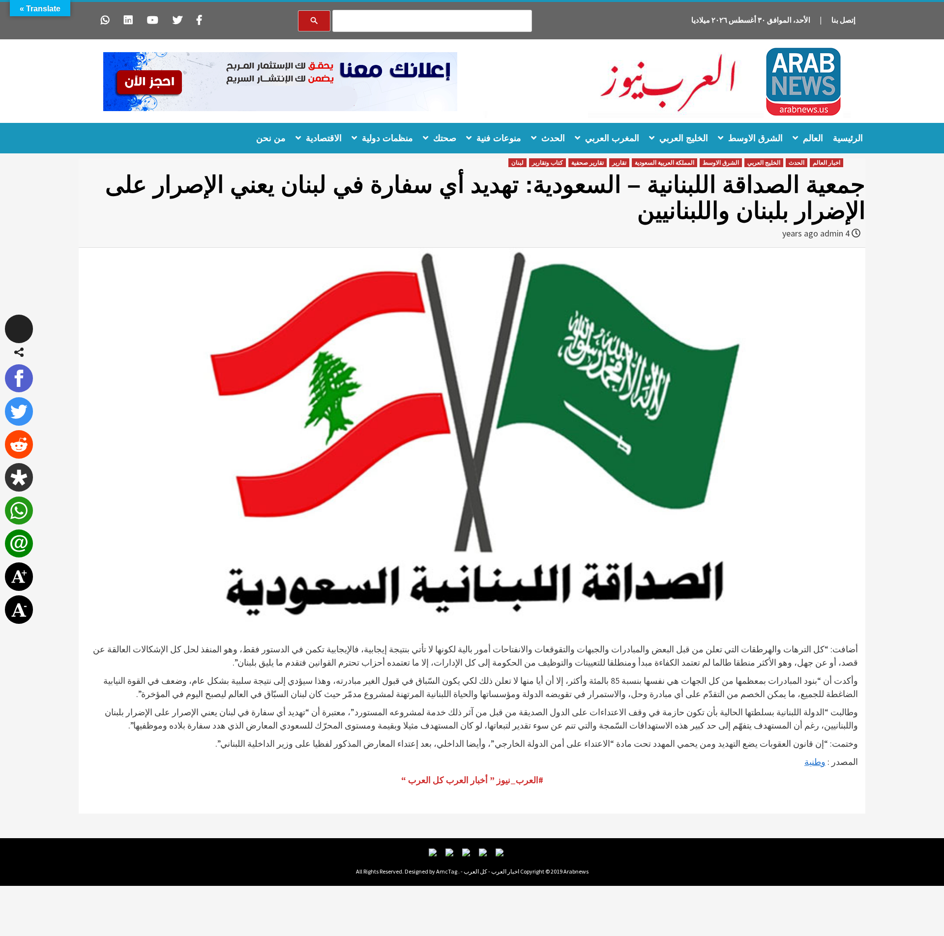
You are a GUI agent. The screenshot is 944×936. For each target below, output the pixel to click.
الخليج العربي (683, 138)
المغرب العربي (612, 138)
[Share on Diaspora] (19, 477)
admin (831, 233)
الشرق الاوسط (755, 138)
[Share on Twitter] (19, 411)
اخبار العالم (826, 162)
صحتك (444, 138)
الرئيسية (848, 138)
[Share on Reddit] (19, 444)
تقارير (619, 162)
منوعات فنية (498, 138)
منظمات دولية (387, 138)
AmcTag (446, 871)
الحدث (553, 138)
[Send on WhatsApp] (19, 511)
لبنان (517, 162)
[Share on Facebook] (19, 378)
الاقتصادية (324, 138)
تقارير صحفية (587, 162)
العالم (813, 138)
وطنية (815, 761)
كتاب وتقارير (547, 162)
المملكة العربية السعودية (664, 162)
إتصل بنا (843, 20)
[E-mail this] (19, 543)
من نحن (271, 138)
